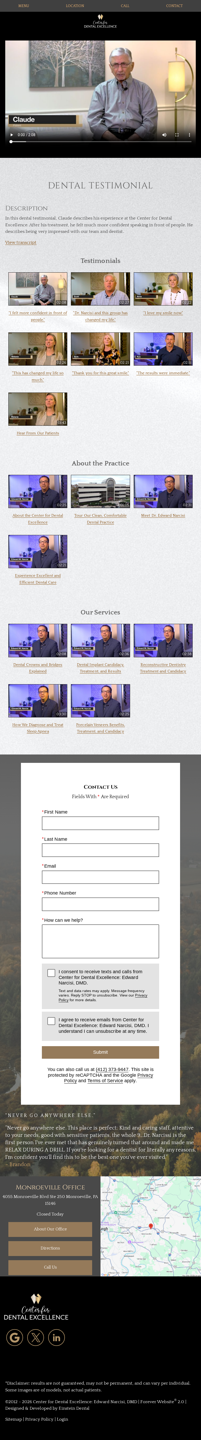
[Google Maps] (14, 1337)
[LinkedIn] (56, 1337)
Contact (174, 6)
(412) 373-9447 (112, 1069)
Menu (23, 6)
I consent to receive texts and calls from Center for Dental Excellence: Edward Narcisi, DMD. (103, 985)
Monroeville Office (50, 1187)
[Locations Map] (150, 1226)
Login (62, 1419)
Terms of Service (105, 1080)
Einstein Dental (74, 1408)
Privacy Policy (39, 1419)
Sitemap (13, 1419)
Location (75, 6)
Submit (100, 1052)
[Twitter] (35, 1337)
